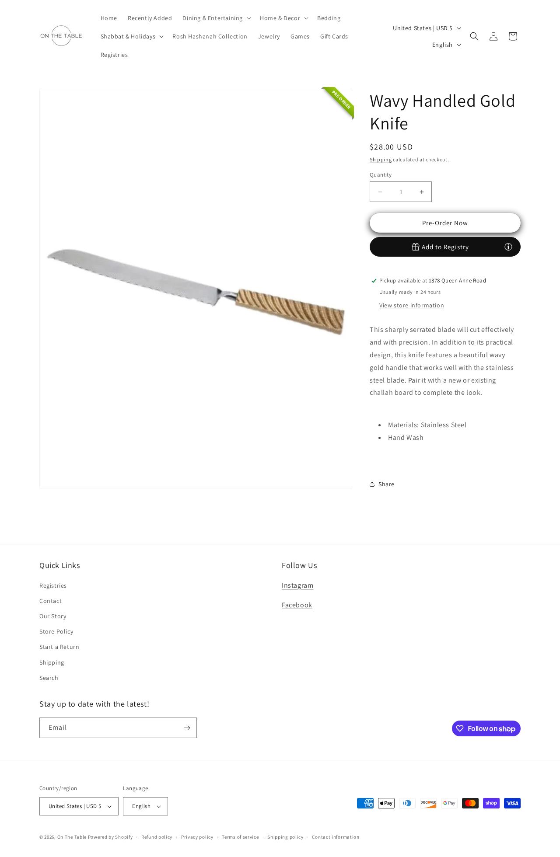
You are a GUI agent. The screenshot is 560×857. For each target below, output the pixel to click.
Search (49, 678)
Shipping (381, 159)
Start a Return (59, 647)
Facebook (297, 605)
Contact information (335, 837)
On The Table (72, 837)
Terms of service (240, 837)
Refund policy (156, 837)
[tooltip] (508, 246)
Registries (53, 585)
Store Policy (56, 631)
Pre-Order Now (445, 223)
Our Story (52, 616)
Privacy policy (197, 837)
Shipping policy (285, 837)
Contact (50, 601)
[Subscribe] (186, 728)
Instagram (297, 585)
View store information (411, 305)
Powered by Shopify (110, 837)
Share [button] (386, 484)
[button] (216, 18)
